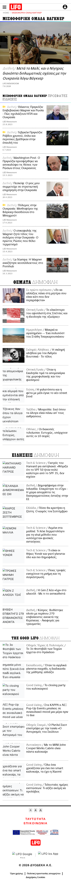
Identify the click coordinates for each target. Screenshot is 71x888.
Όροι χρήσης (16, 873)
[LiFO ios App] (48, 855)
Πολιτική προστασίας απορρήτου (43, 873)
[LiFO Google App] (22, 855)
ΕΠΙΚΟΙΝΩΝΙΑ (35, 823)
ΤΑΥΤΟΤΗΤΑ (35, 819)
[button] (4, 7)
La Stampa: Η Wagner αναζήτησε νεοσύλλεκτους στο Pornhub (23, 263)
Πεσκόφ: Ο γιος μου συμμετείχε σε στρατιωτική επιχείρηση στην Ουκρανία (21, 187)
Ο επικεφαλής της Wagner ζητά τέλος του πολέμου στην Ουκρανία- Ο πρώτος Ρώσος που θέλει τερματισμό (20, 237)
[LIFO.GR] (15, 8)
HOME (6, 13)
